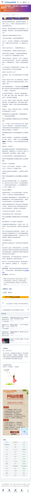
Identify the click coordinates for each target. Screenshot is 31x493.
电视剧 (24, 463)
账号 (15, 473)
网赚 (15, 468)
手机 (24, 451)
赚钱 (24, 473)
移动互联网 (15, 466)
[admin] (2, 10)
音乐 (15, 475)
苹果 (24, 470)
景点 (7, 458)
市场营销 (24, 449)
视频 (7, 473)
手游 (7, 454)
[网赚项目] (5, 288)
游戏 (7, 461)
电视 (15, 463)
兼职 (24, 444)
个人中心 (21, 491)
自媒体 (15, 470)
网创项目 (19, 123)
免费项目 (5, 10)
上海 (24, 442)
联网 (24, 468)
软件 (7, 475)
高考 (24, 475)
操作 (7, 456)
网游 (7, 468)
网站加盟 (15, 491)
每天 (15, 458)
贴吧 (26, 86)
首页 (9, 14)
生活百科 (15, 461)
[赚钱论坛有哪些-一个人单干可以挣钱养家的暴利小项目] (5, 328)
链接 (10, 292)
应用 (15, 451)
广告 (7, 451)
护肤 (15, 454)
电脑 (7, 463)
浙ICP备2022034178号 (17, 486)
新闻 (24, 456)
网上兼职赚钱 (24, 466)
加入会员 (9, 491)
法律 (24, 458)
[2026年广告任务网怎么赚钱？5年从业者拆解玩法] (5, 342)
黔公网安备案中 (26, 486)
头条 (7, 449)
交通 (15, 444)
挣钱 (24, 454)
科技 (7, 466)
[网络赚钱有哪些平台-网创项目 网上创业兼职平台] (5, 334)
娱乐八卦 (15, 449)
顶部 (28, 491)
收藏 (5, 292)
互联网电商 (7, 444)
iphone (6, 442)
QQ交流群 (6, 370)
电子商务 (24, 461)
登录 (25, 2)
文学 (15, 456)
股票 (7, 470)
